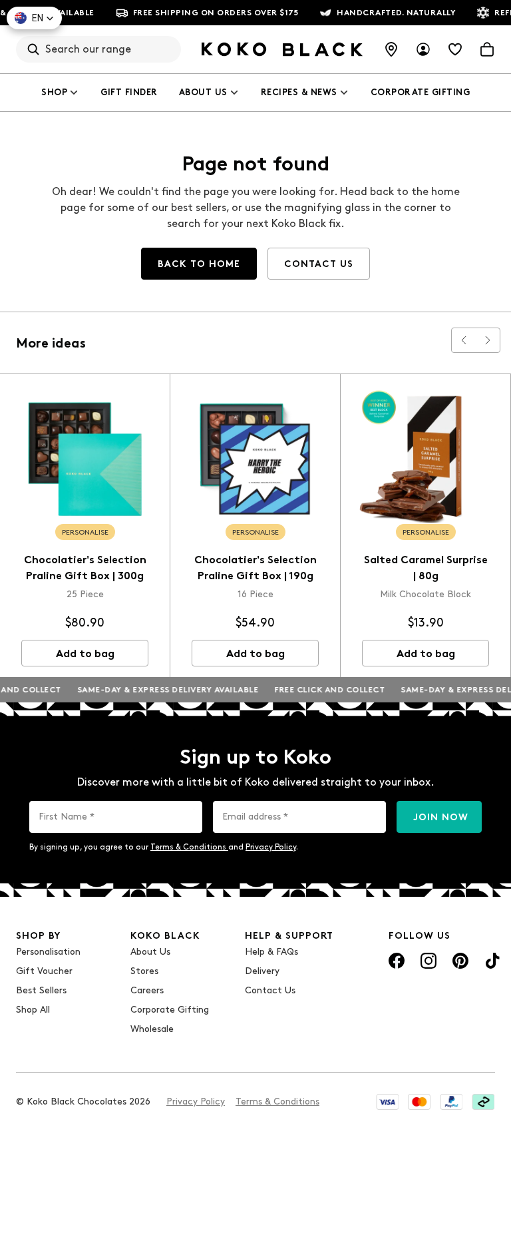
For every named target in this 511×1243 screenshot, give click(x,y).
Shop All (33, 1009)
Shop (54, 92)
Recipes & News (299, 92)
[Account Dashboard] (423, 49)
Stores (144, 971)
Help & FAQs (271, 951)
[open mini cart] (487, 49)
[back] (464, 340)
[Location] (391, 49)
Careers (147, 990)
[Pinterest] (460, 961)
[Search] (33, 49)
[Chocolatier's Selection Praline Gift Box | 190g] (255, 459)
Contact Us (270, 990)
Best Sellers (41, 990)
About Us (203, 92)
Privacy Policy (271, 847)
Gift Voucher (44, 971)
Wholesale (152, 1029)
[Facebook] (397, 961)
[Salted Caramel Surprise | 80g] (425, 459)
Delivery (262, 971)
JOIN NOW (440, 817)
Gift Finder (129, 92)
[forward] (488, 340)
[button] (34, 18)
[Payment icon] (387, 1102)
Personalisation (48, 951)
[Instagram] (428, 961)
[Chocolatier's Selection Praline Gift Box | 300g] (85, 459)
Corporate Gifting (420, 92)
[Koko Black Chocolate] (282, 49)
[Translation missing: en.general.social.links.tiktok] (492, 961)
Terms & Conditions (189, 847)
